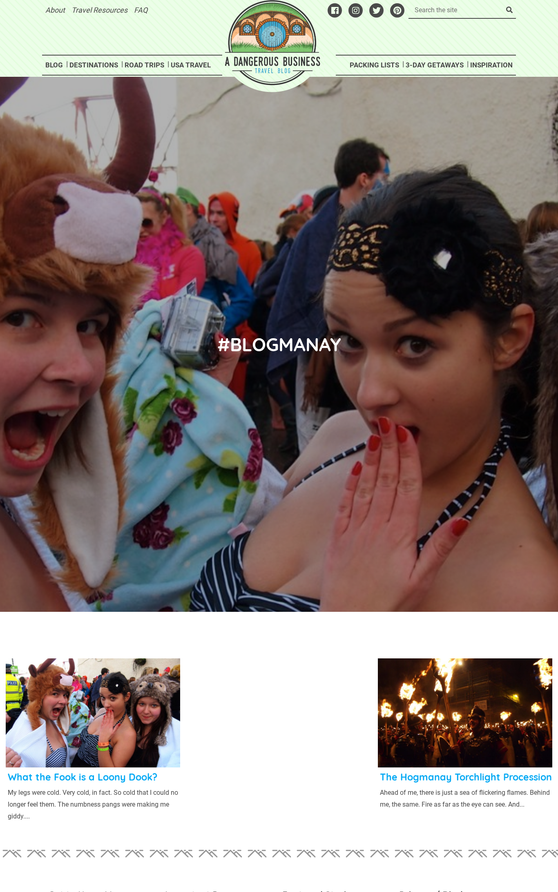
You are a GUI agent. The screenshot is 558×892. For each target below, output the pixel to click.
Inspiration (491, 65)
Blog (54, 65)
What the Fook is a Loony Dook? (82, 777)
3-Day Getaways (435, 65)
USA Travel (191, 65)
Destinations (93, 65)
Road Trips (144, 65)
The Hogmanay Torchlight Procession (466, 777)
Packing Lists (374, 65)
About (55, 10)
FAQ (140, 10)
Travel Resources (99, 10)
